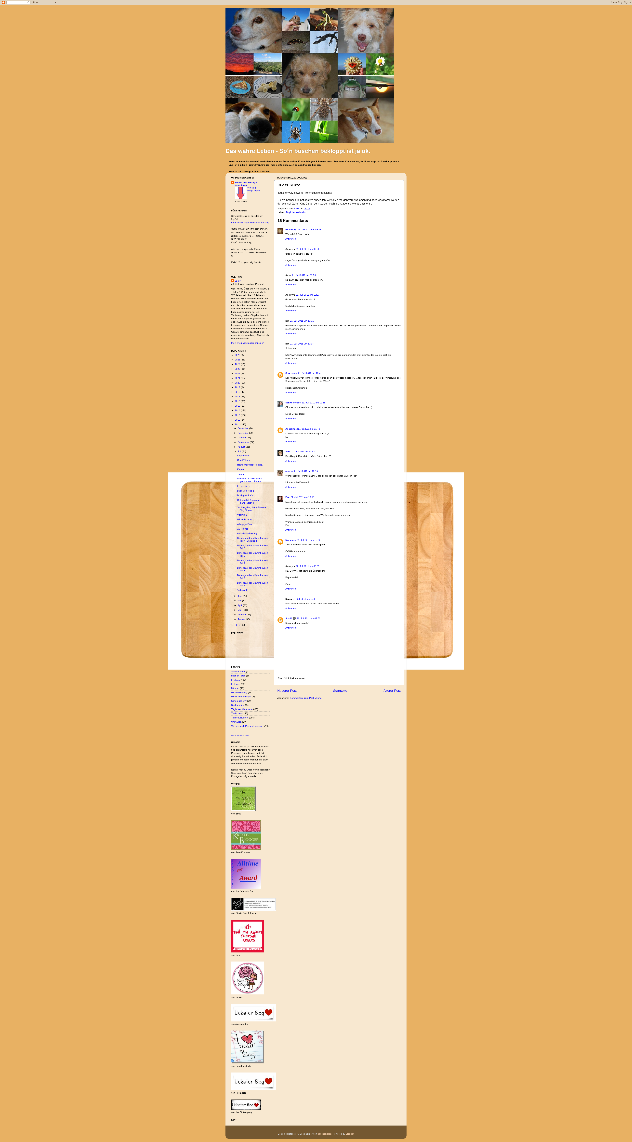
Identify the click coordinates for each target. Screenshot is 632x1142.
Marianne (290, 540)
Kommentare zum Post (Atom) (306, 698)
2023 (238, 369)
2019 (238, 387)
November (243, 433)
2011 (237, 424)
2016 (238, 401)
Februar (242, 614)
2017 (238, 396)
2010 (238, 625)
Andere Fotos (238, 671)
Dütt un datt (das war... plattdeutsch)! (249, 501)
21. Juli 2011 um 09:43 (309, 229)
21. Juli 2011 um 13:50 (302, 497)
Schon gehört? (239, 701)
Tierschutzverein (239, 717)
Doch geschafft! (245, 495)
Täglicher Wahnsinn (296, 212)
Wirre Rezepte (244, 519)
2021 (238, 378)
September (244, 442)
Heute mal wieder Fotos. (250, 464)
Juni (240, 596)
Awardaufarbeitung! (247, 533)
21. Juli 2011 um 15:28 (308, 540)
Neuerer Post (287, 690)
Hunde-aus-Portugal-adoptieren (246, 183)
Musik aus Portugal (241, 696)
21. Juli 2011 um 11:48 (308, 428)
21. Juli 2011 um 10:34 (302, 343)
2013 (238, 415)
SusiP (296, 208)
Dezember (243, 428)
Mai (240, 600)
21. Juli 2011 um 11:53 (303, 451)
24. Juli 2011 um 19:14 (304, 599)
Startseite (340, 690)
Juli (240, 451)
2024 (238, 364)
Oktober (242, 437)
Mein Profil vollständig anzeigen (247, 343)
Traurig (241, 474)
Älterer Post (392, 690)
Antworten (290, 238)
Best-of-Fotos (238, 675)
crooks (289, 471)
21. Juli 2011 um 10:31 (302, 320)
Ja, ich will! (242, 528)
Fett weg (235, 684)
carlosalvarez (324, 1133)
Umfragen (236, 721)
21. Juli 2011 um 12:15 (306, 471)
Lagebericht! (243, 455)
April (240, 605)
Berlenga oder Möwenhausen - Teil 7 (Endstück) (253, 539)
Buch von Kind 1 (245, 490)
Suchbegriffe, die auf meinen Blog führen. (252, 508)
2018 (238, 392)
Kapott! (241, 469)
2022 (238, 373)
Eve (287, 497)
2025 (238, 359)
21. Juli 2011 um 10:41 (310, 373)
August (242, 446)
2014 (238, 410)
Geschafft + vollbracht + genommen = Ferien (249, 480)
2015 (238, 405)
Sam (287, 451)
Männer (235, 688)
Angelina (290, 428)
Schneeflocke (293, 402)
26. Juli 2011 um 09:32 (308, 618)
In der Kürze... (244, 486)
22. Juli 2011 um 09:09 (307, 566)
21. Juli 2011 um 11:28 (313, 402)
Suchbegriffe (237, 705)
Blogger (350, 1133)
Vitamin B (242, 514)
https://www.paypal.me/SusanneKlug (250, 222)
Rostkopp (290, 229)
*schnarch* (242, 590)
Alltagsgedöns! (244, 524)
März (241, 610)
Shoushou (291, 373)
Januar (242, 619)
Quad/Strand (243, 460)
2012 (238, 419)
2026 (238, 355)
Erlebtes (235, 680)
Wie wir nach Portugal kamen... (247, 726)
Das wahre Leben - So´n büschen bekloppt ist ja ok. (297, 151)
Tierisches (236, 713)
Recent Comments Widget (240, 735)
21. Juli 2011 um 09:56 (307, 249)
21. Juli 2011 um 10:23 (307, 294)
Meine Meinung (239, 692)
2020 (238, 382)
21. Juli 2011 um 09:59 (304, 275)
